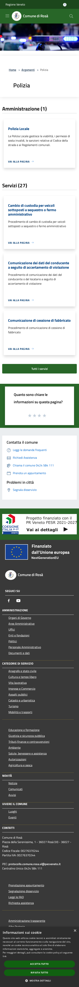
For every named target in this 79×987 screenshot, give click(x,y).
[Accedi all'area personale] (64, 4)
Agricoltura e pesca (20, 765)
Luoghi (12, 811)
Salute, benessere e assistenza (27, 753)
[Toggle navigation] (7, 16)
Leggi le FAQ (16, 897)
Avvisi (12, 795)
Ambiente (14, 747)
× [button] (74, 930)
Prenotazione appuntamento (26, 885)
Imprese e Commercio (21, 688)
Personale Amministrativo (24, 647)
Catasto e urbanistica (21, 700)
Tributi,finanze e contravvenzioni (28, 741)
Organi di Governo (19, 618)
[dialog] (39, 957)
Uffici (11, 629)
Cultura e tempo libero (22, 677)
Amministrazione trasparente (26, 921)
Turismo (13, 706)
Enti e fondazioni (18, 635)
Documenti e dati (19, 653)
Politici (12, 641)
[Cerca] (71, 16)
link (4, 956)
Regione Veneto (15, 4)
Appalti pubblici (18, 694)
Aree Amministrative (21, 623)
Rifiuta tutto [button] (39, 972)
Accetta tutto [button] (39, 964)
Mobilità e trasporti (20, 712)
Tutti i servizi (39, 369)
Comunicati (15, 789)
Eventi (12, 817)
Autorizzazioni (17, 759)
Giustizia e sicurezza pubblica (26, 736)
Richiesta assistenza (21, 903)
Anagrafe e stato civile (22, 671)
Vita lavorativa (17, 683)
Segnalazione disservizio (23, 891)
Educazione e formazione (24, 730)
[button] (39, 980)
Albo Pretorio (16, 926)
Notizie (12, 783)
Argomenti (28, 70)
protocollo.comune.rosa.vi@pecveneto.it (34, 864)
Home (12, 70)
